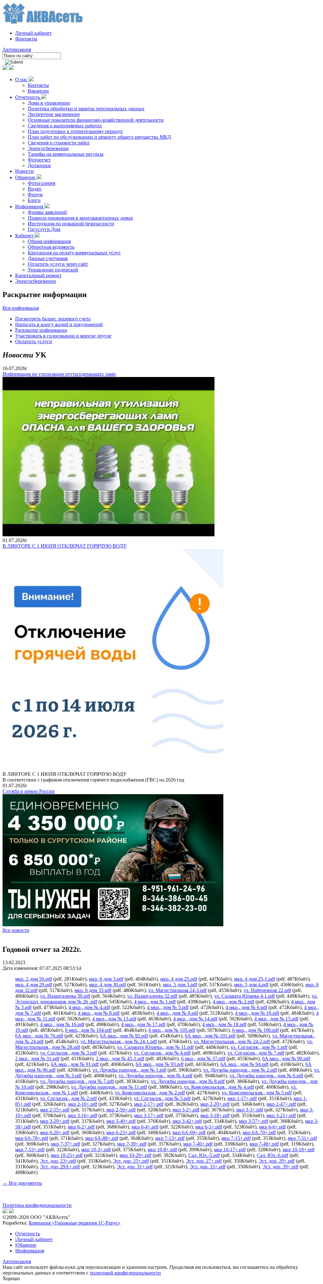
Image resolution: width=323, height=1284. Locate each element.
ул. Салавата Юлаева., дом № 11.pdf (155, 1047)
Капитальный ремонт (38, 275)
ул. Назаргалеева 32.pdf (152, 996)
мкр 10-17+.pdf (230, 1149)
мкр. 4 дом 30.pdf (107, 984)
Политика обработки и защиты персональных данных (86, 108)
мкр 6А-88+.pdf (101, 1138)
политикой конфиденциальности (125, 1272)
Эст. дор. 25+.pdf (131, 1161)
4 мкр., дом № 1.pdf (155, 1001)
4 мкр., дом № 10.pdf (257, 1013)
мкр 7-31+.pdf (302, 1138)
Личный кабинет (33, 33)
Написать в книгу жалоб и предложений (59, 324)
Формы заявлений (47, 212)
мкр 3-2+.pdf (186, 1109)
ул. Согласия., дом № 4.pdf (162, 1053)
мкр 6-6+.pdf (272, 1126)
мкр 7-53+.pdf (29, 1149)
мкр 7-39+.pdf (131, 1144)
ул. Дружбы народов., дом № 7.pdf (77, 1081)
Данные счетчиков (48, 258)
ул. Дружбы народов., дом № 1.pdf (129, 1070)
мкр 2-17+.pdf (148, 1104)
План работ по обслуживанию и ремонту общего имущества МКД (99, 137)
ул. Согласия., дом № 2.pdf (68, 1098)
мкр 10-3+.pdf (96, 1149)
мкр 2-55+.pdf (54, 1109)
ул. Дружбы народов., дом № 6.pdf (266, 1075)
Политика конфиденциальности (37, 1205)
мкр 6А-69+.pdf (189, 1132)
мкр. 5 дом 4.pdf (251, 984)
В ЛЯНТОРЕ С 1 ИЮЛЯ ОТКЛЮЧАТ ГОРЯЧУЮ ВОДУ (64, 546)
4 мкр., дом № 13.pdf (114, 1018)
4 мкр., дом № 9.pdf (177, 1013)
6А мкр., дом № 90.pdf (286, 1058)
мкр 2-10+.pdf (82, 1104)
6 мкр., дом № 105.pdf (172, 1030)
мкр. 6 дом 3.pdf (106, 979)
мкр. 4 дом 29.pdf (33, 984)
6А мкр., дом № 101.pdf (210, 1035)
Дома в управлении (49, 103)
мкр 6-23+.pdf (121, 1132)
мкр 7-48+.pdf (264, 1144)
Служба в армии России (29, 791)
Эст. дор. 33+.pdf (208, 1166)
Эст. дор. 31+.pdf (135, 1166)
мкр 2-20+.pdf (215, 1104)
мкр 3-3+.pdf (249, 1109)
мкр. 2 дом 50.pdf (33, 979)
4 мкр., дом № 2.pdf (233, 1001)
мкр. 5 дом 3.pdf (180, 984)
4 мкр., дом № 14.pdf (195, 1018)
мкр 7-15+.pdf (236, 1138)
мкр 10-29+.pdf (135, 1155)
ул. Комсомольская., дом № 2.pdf (150, 1092)
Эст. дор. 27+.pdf (204, 1161)
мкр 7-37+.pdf (65, 1144)
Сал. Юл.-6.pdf (272, 1155)
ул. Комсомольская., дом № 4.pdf (219, 1087)
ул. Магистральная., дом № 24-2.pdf (232, 1041)
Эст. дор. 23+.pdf (58, 1161)
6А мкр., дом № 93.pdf (160, 1064)
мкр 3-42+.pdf (187, 1121)
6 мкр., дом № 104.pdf (88, 1030)
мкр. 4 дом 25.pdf (178, 979)
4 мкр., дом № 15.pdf (276, 1018)
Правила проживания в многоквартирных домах (80, 218)
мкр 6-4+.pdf (145, 1126)
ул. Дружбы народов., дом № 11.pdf (109, 1087)
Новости (24, 171)
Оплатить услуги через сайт (58, 264)
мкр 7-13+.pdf (170, 1138)
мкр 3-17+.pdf (148, 1115)
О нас (22, 79)
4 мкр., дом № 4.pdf (89, 1007)
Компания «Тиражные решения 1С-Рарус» (74, 1223)
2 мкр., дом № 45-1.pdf (120, 1058)
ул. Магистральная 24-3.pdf (177, 990)
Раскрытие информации (41, 330)
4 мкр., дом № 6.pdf (246, 1007)
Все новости (16, 930)
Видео (34, 189)
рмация (31, 308)
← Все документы (22, 1183)
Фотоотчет (39, 159)
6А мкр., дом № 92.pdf (124, 1035)
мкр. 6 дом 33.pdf (92, 990)
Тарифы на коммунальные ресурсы (65, 154)
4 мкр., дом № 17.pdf (143, 1024)
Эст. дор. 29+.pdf (277, 1161)
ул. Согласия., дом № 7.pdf (255, 1053)
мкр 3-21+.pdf (281, 1115)
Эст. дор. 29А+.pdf (60, 1166)
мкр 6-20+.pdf (54, 1132)
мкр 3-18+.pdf (215, 1115)
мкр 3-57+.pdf (253, 1121)
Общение (26, 177)
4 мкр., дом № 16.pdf (62, 1024)
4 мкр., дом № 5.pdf (168, 1007)
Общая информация (49, 241)
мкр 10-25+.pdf (67, 1155)
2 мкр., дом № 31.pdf (37, 1058)
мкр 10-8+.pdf (162, 1149)
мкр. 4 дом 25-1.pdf (254, 979)
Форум (35, 194)
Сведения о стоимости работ (59, 142)
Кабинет (25, 235)
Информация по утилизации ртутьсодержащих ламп (59, 374)
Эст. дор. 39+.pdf (280, 1166)
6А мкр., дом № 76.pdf (39, 1035)
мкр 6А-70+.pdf (259, 1132)
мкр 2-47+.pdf (281, 1104)
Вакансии (38, 91)
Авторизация (17, 49)
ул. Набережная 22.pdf (267, 990)
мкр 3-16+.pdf (82, 1115)
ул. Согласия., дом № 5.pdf (162, 1098)
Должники (39, 165)
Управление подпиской (53, 269)
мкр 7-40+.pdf (198, 1144)
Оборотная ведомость (51, 247)
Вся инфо (13, 308)
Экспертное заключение (54, 114)
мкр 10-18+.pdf (298, 1149)
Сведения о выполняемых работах (65, 125)
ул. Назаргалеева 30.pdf (65, 996)
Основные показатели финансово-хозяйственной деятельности (96, 120)
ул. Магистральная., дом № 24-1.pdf (118, 1041)
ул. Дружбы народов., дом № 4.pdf (155, 1075)
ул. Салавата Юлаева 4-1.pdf (244, 996)
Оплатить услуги (33, 341)
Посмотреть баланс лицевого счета (53, 318)
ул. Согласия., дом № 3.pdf (68, 1053)
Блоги (34, 200)
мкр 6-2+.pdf (81, 1126)
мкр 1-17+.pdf (242, 1098)
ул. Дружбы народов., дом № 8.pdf (188, 1081)
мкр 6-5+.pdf (208, 1126)
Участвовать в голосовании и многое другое (63, 335)
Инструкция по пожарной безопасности (71, 223)
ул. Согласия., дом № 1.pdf (259, 1047)
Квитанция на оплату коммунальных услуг (74, 252)
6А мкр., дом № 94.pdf (244, 1064)
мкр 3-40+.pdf (121, 1121)
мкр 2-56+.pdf (121, 1109)
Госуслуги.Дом (44, 229)
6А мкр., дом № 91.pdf (75, 1064)
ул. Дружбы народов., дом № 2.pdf (240, 1070)
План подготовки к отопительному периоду (75, 131)
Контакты (26, 38)
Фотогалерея (41, 183)
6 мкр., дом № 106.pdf (255, 1030)
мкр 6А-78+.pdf (31, 1138)
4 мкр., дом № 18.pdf (224, 1024)
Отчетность (28, 97)
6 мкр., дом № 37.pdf (203, 1058)
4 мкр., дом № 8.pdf (99, 1013)
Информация (29, 206)
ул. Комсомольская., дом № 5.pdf (257, 1092)
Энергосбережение (48, 148)
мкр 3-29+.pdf (54, 1121)
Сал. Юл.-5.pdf (204, 1155)
